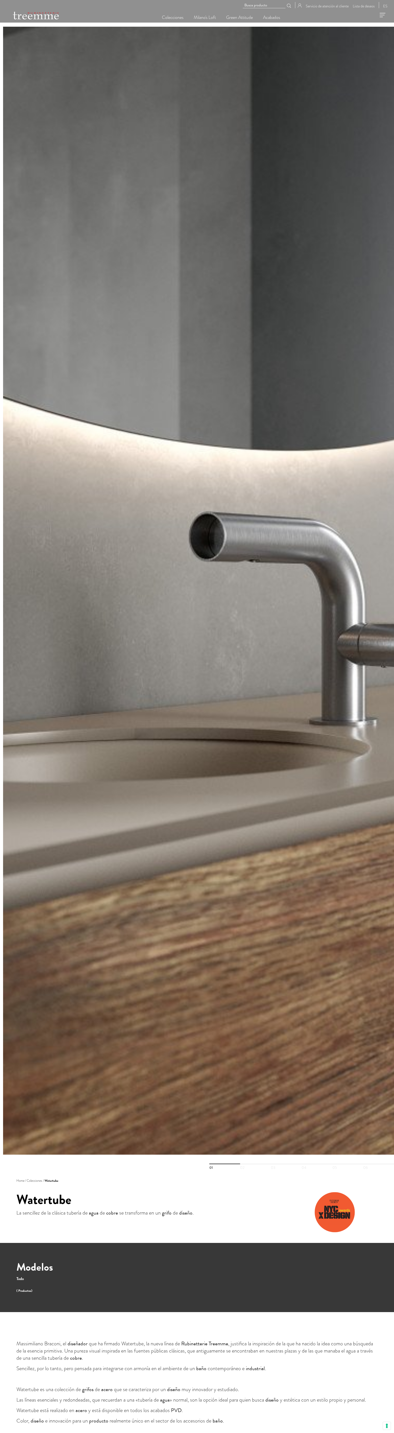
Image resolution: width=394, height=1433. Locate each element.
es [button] (385, 5)
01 (224, 1163)
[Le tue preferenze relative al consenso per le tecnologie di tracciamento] (387, 1426)
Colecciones (34, 1180)
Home (20, 1180)
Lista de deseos (364, 5)
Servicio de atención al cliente (327, 5)
